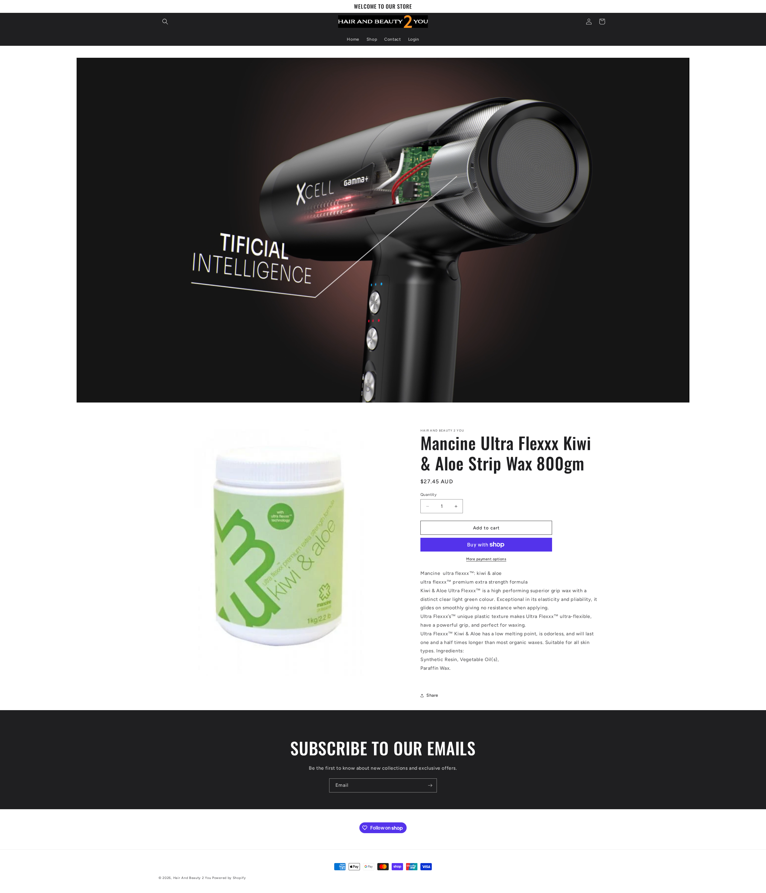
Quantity (428, 494)
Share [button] (432, 695)
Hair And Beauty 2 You (192, 878)
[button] (165, 21)
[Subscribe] (430, 785)
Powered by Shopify (229, 878)
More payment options (486, 559)
